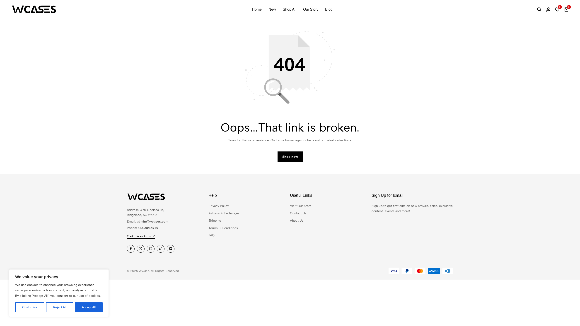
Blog (329, 9)
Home (257, 9)
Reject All (59, 307)
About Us (296, 221)
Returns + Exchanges (223, 213)
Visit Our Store (301, 206)
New (272, 9)
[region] (59, 293)
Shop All (289, 9)
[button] (557, 9)
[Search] (539, 9)
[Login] (548, 9)
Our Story (310, 9)
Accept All (89, 307)
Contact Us (298, 213)
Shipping (214, 221)
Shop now (290, 156)
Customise (29, 307)
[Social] (131, 249)
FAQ (211, 235)
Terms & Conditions (223, 228)
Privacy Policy (218, 206)
